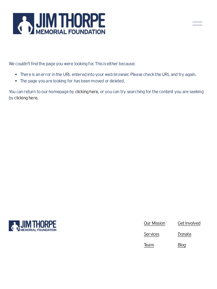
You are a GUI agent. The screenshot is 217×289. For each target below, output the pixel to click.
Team (149, 244)
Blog (182, 244)
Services (151, 234)
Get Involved (189, 222)
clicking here (86, 91)
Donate (184, 234)
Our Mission (154, 222)
